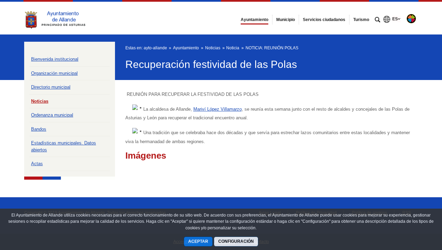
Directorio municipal (50, 87)
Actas (37, 163)
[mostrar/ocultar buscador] (377, 20)
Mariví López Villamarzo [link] (217, 109)
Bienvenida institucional (54, 59)
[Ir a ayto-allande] (62, 18)
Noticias (39, 101)
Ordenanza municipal (52, 115)
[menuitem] (254, 19)
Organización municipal (54, 73)
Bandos (38, 129)
